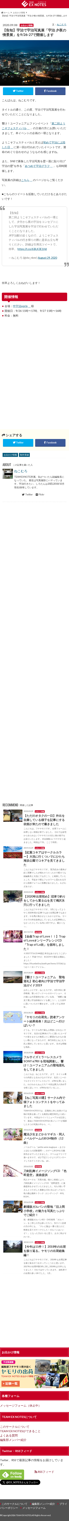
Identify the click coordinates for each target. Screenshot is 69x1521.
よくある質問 (9, 1435)
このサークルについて (14, 1426)
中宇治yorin (20, 306)
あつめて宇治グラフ (37, 165)
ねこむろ (61, 24)
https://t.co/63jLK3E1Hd (32, 249)
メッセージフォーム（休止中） (20, 1405)
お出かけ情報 (10, 454)
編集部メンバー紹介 (13, 1439)
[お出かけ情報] (34, 1386)
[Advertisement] (34, 352)
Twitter (29, 494)
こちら (25, 180)
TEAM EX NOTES (23, 1515)
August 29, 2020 (47, 257)
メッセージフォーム (34, 1507)
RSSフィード (45, 1471)
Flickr (41, 494)
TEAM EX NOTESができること (20, 1431)
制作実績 (24, 454)
